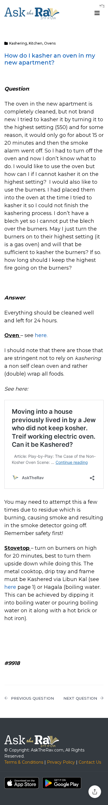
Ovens (50, 43)
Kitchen (35, 43)
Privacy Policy (61, 762)
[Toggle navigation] (97, 13)
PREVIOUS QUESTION (32, 698)
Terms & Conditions (23, 762)
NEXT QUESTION (80, 698)
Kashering (18, 43)
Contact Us (90, 762)
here (10, 587)
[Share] (94, 791)
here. (41, 335)
